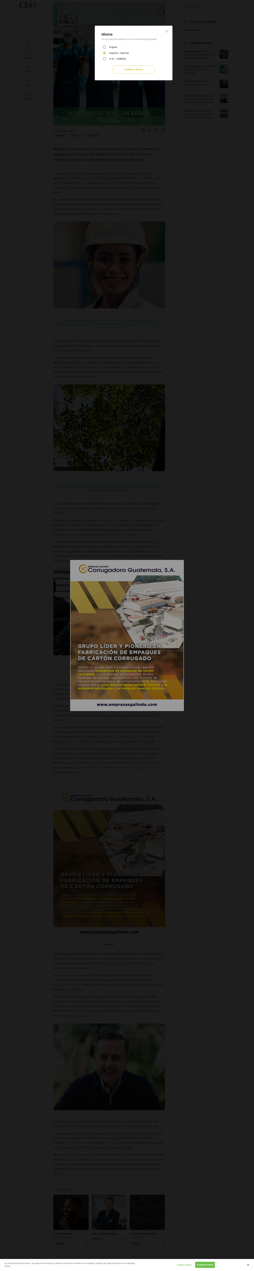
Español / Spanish (119, 53)
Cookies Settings (184, 1265)
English (113, 47)
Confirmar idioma (134, 69)
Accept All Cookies (205, 1265)
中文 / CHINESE (117, 59)
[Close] (248, 1265)
